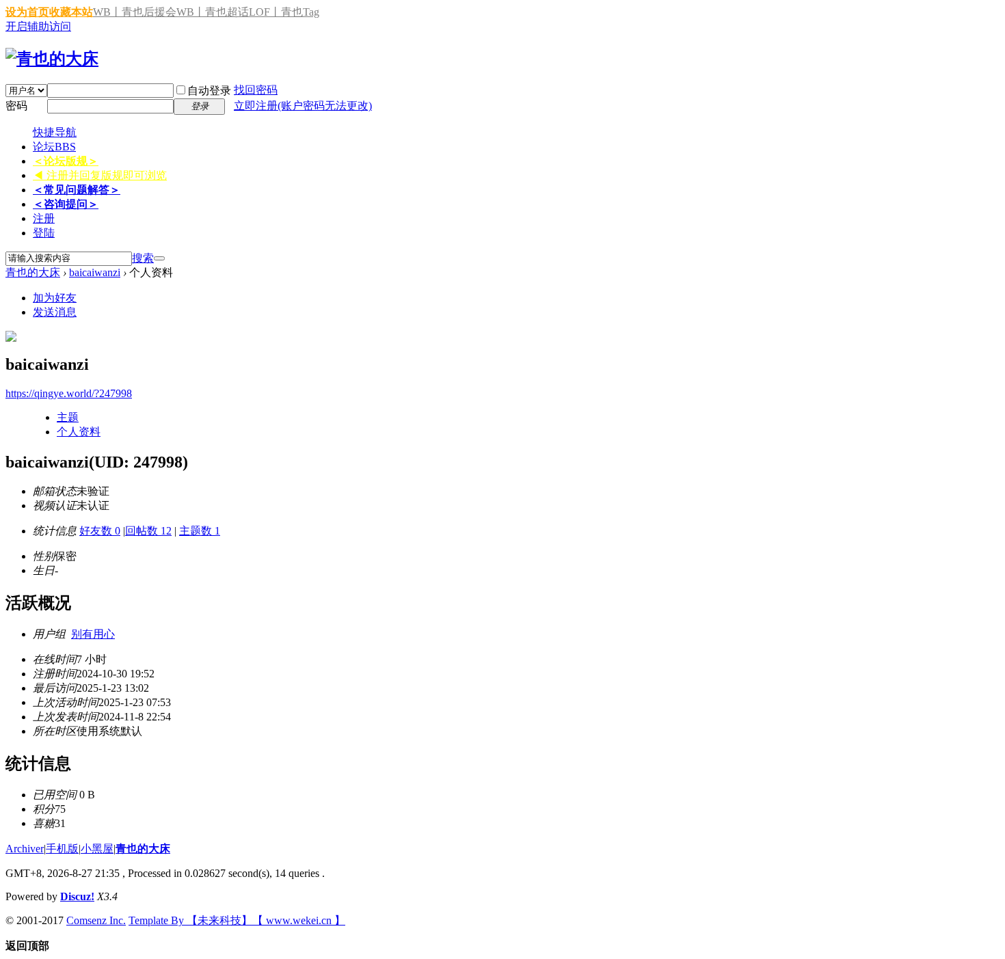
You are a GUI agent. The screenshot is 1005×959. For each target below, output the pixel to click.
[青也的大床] (51, 59)
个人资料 (78, 431)
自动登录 (209, 90)
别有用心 (93, 634)
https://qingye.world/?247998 (68, 393)
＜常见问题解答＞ (76, 189)
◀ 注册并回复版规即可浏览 (100, 175)
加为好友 (55, 297)
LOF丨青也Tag (284, 12)
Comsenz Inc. (96, 920)
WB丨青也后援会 (134, 12)
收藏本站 (71, 12)
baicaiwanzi (94, 272)
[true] (159, 258)
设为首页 (27, 12)
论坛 (54, 146)
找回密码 (256, 90)
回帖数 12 (148, 531)
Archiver (24, 848)
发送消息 (55, 312)
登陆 (44, 233)
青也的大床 (32, 272)
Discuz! (77, 896)
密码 (16, 105)
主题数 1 (199, 531)
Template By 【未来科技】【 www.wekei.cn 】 (237, 920)
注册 (44, 218)
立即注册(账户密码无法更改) (303, 105)
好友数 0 (99, 531)
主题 (68, 417)
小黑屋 (97, 848)
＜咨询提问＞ (65, 204)
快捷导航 (55, 132)
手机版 (62, 848)
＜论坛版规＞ (65, 161)
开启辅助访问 (38, 26)
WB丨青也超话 (212, 12)
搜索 (143, 258)
